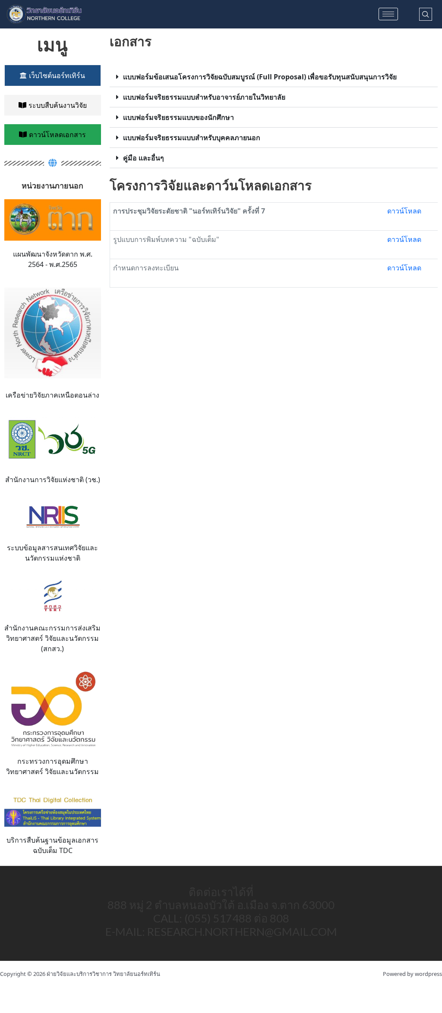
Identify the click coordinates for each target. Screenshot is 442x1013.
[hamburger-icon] (388, 14)
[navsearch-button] (425, 14)
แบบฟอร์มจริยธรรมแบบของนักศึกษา (178, 117)
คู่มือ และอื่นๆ (143, 158)
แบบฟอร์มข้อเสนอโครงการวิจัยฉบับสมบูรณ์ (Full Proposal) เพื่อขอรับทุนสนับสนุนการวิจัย (260, 77)
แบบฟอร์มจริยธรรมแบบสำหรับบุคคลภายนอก (191, 137)
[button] (274, 77)
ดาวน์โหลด (404, 211)
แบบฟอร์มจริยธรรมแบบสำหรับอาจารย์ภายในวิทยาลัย (204, 97)
